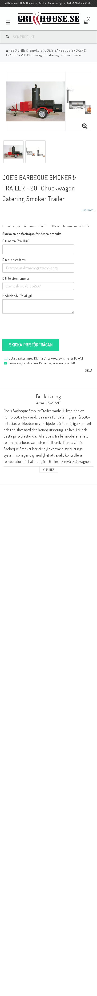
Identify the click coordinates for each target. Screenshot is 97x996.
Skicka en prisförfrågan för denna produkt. (31, 234)
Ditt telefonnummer (15, 278)
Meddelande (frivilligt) (17, 296)
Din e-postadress (13, 260)
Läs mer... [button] (88, 210)
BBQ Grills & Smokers (26, 50)
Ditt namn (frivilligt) (15, 241)
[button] (85, 126)
